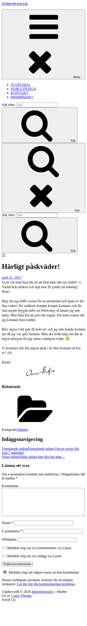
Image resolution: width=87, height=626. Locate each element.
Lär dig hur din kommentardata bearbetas (46, 584)
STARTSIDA (20, 85)
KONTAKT (19, 93)
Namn (7, 523)
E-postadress (12, 531)
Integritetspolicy (22, 97)
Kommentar (10, 486)
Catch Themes (21, 596)
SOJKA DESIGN (23, 89)
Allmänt (22, 430)
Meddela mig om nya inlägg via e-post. (34, 556)
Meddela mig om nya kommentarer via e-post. (39, 548)
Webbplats (9, 539)
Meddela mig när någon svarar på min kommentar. (44, 572)
